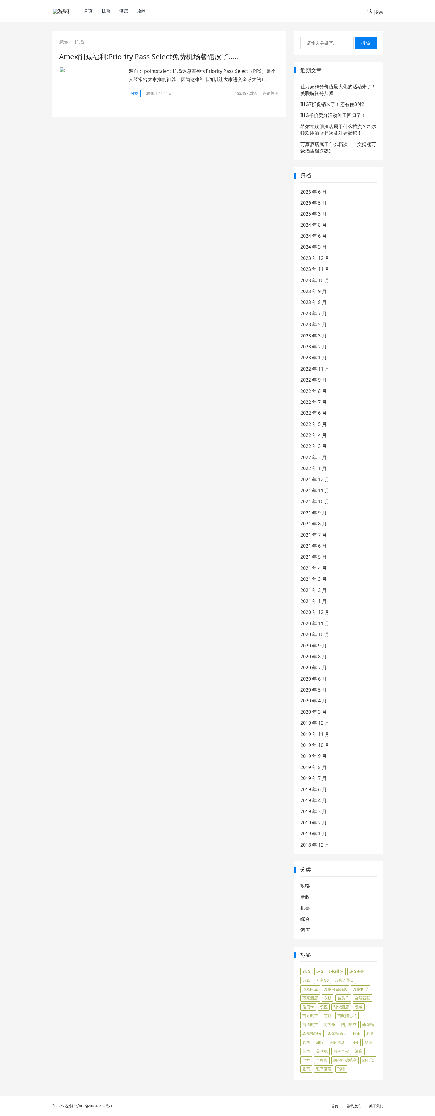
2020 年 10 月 (314, 634)
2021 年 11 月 (314, 490)
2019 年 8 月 (313, 767)
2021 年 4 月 (313, 568)
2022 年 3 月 (313, 446)
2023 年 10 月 (314, 280)
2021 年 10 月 (314, 501)
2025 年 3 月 (313, 213)
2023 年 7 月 (313, 313)
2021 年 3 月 (313, 579)
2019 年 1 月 (313, 833)
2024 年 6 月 (313, 236)
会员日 (343, 998)
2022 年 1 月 (313, 468)
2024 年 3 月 (313, 247)
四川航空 (349, 1024)
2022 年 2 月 (313, 457)
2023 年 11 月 (314, 269)
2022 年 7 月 (313, 402)
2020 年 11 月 (314, 623)
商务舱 (329, 1024)
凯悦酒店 (341, 1006)
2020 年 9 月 (313, 645)
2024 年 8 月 (313, 225)
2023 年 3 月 (313, 335)
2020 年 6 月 (313, 679)
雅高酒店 (323, 1069)
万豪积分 (360, 989)
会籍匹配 (362, 998)
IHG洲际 (336, 971)
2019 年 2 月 (313, 822)
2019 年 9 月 (313, 756)
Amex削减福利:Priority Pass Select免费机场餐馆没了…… (149, 56)
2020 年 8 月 (313, 656)
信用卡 (308, 1006)
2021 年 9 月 (313, 512)
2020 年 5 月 (313, 689)
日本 (356, 1033)
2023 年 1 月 (313, 357)
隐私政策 (354, 1106)
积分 (355, 1042)
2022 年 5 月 (313, 424)
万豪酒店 (310, 998)
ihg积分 (356, 971)
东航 (327, 998)
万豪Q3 (322, 980)
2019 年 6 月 (313, 789)
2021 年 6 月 (313, 546)
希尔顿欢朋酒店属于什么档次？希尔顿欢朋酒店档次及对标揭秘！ (338, 129)
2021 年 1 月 (313, 601)
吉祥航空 (310, 1024)
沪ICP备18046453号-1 (94, 1106)
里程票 (322, 1060)
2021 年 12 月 (314, 479)
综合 (305, 919)
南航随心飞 (347, 1015)
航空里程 (341, 1051)
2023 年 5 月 (313, 324)
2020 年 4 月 (313, 700)
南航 (327, 1015)
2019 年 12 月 (314, 723)
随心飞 (368, 1060)
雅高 (306, 1069)
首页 (88, 11)
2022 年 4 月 (313, 435)
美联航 (322, 1051)
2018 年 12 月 (314, 845)
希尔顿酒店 (337, 1033)
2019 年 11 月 (314, 734)
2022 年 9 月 (313, 380)
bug (306, 971)
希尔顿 (368, 1024)
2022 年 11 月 (314, 369)
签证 (368, 1042)
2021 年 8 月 (313, 523)
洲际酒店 (337, 1042)
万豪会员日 (344, 980)
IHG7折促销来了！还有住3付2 (332, 104)
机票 (106, 11)
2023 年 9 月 (313, 291)
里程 (306, 1060)
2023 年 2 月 (313, 346)
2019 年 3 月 (313, 811)
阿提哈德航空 (345, 1060)
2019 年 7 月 (313, 778)
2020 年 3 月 (313, 712)
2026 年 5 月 (313, 203)
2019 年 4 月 (313, 800)
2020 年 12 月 (314, 612)
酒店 (123, 11)
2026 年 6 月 (313, 192)
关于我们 (376, 1106)
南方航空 (310, 1015)
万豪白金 (310, 989)
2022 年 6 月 (313, 413)
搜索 (366, 43)
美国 (306, 1051)
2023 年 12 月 (314, 258)
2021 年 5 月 (313, 557)
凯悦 (324, 1006)
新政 (305, 897)
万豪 (306, 980)
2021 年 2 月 (313, 590)
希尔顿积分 (312, 1033)
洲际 (320, 1042)
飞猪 (341, 1069)
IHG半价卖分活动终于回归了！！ (335, 115)
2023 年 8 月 (313, 302)
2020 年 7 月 (313, 667)
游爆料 (70, 1106)
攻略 (141, 11)
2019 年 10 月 (314, 745)
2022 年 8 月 (313, 391)
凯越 (358, 1006)
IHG (319, 971)
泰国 (306, 1042)
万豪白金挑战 (335, 989)
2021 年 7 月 (313, 535)
